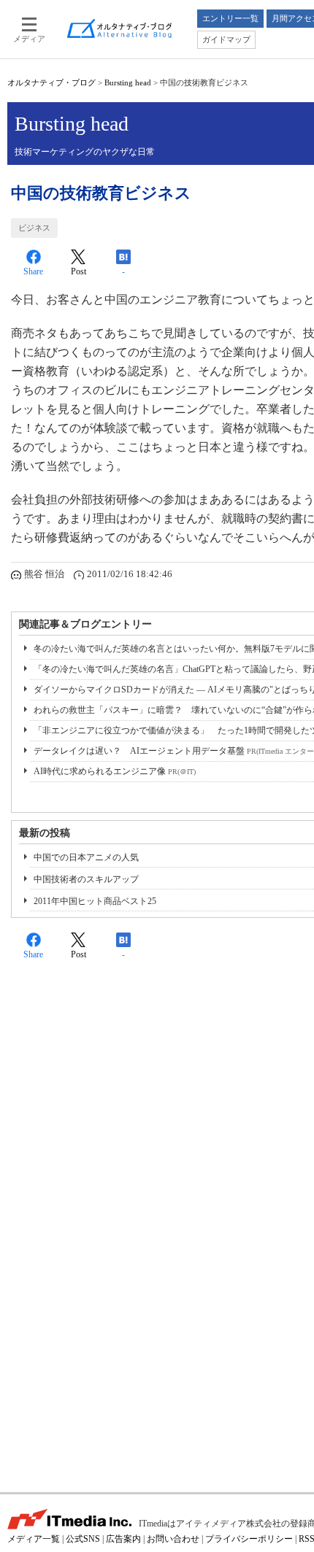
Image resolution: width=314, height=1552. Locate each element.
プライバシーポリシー (249, 1539)
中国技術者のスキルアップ (86, 879)
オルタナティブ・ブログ (51, 82)
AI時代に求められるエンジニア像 (115, 771)
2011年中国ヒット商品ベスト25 (95, 901)
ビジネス (34, 227)
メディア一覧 (33, 1539)
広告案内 (123, 1539)
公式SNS (83, 1539)
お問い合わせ (173, 1539)
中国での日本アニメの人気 (86, 857)
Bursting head (127, 82)
